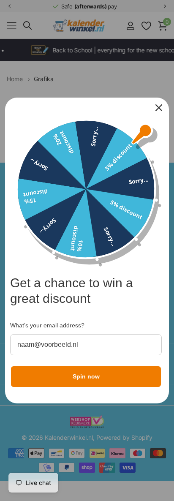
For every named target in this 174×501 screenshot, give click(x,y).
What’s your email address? (47, 325)
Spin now (86, 376)
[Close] (159, 108)
